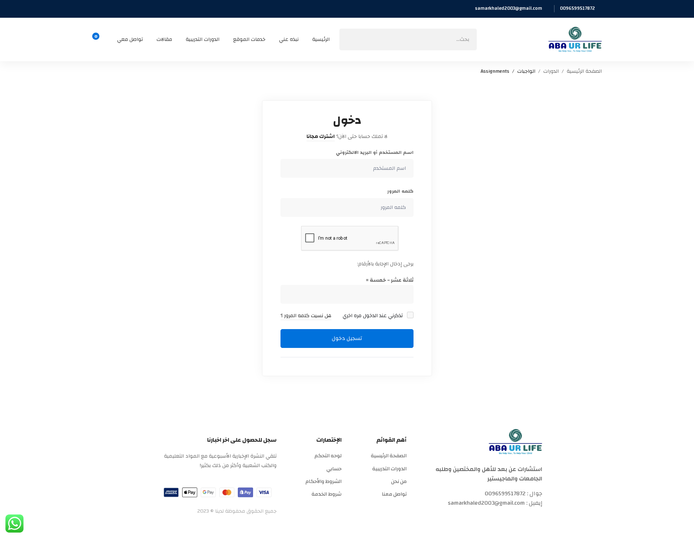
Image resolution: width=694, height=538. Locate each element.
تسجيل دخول (347, 338)
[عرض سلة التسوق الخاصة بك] (98, 39)
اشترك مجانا (321, 136)
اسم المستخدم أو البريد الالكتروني (375, 152)
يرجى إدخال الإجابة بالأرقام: (385, 264)
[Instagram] (505, 518)
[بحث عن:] (408, 39)
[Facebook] (522, 518)
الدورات (551, 71)
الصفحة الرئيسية (584, 71)
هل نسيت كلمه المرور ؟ (305, 315)
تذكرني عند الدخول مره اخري (373, 315)
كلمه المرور (400, 191)
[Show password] (287, 207)
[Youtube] (488, 518)
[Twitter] (539, 518)
